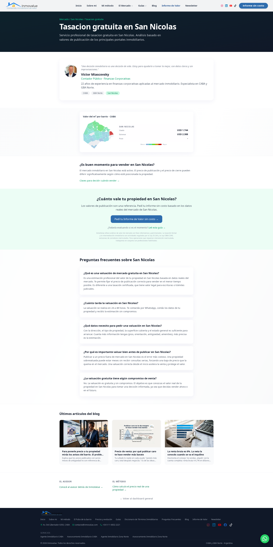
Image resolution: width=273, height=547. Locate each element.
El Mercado (125, 5)
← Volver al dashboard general (136, 498)
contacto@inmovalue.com (86, 525)
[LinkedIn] (226, 5)
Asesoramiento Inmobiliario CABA (82, 536)
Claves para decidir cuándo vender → (99, 180)
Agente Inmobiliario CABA (51, 536)
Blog (187, 519)
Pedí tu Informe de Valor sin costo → (136, 219)
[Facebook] (225, 524)
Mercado (64, 19)
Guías (141, 5)
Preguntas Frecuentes (171, 519)
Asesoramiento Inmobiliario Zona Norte (150, 536)
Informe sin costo (253, 5)
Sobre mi (53, 519)
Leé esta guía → (157, 227)
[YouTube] (231, 5)
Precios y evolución (103, 519)
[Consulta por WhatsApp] (264, 538)
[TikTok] (235, 5)
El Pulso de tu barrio (82, 519)
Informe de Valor (200, 519)
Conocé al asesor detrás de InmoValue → (81, 486)
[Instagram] (222, 5)
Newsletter (216, 519)
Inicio (42, 519)
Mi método (65, 519)
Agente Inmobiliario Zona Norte (115, 536)
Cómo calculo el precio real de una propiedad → (130, 488)
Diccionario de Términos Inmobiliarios (141, 519)
